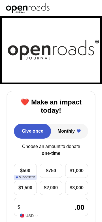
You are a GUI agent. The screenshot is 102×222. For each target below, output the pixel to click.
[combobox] (29, 215)
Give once (32, 131)
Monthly (66, 131)
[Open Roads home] (28, 8)
